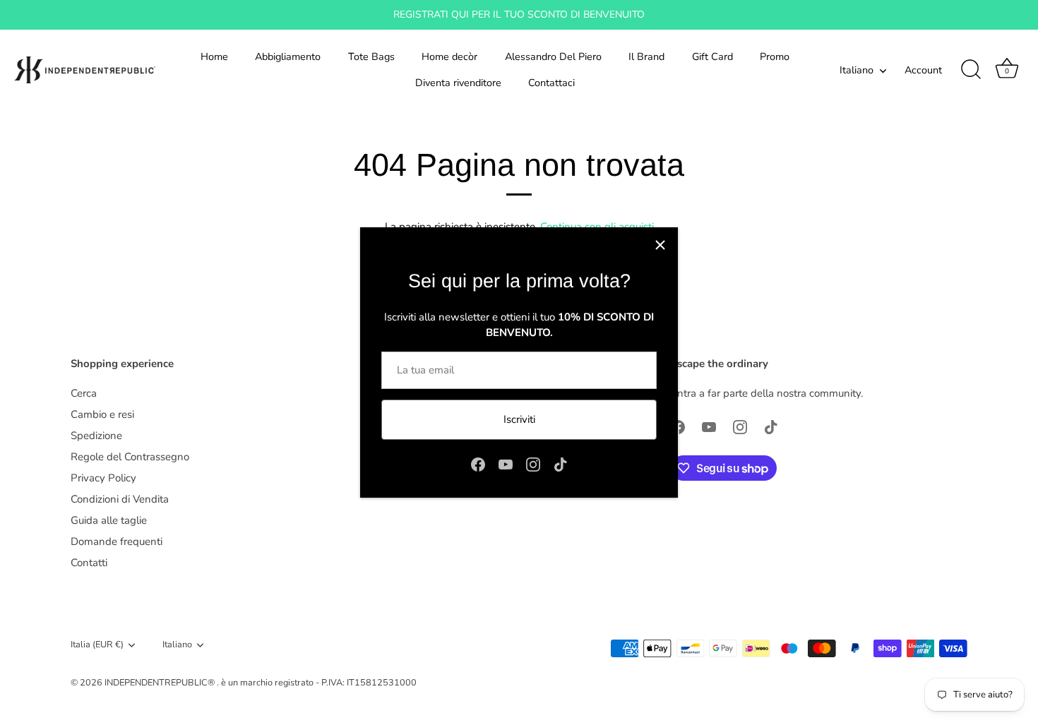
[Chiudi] (660, 244)
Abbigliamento (288, 56)
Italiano (856, 70)
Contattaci (551, 83)
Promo (774, 56)
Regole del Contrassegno (130, 457)
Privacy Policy (103, 478)
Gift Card (712, 56)
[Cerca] (970, 69)
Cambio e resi (102, 414)
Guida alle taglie (109, 520)
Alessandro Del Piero (553, 56)
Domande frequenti (116, 541)
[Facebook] (478, 463)
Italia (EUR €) (97, 645)
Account (923, 70)
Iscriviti (519, 419)
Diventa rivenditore (458, 83)
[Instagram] (533, 463)
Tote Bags (371, 56)
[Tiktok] (561, 463)
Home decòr (449, 56)
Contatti (89, 563)
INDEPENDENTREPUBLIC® (161, 682)
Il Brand (646, 56)
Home (214, 56)
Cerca (84, 393)
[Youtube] (506, 463)
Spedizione (96, 436)
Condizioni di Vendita (120, 499)
